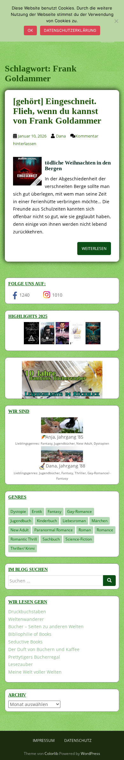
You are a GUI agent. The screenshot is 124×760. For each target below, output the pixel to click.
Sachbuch (51, 539)
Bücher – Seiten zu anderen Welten (46, 626)
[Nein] (116, 21)
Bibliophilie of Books (30, 634)
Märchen (99, 520)
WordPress (90, 753)
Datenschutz (78, 740)
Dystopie (18, 511)
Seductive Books (25, 642)
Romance (105, 530)
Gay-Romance (79, 511)
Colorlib (51, 753)
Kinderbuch (47, 520)
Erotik (37, 511)
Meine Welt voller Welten (35, 672)
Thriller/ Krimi (22, 548)
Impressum (44, 740)
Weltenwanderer (26, 619)
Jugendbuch (20, 520)
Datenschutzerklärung (70, 30)
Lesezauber (20, 664)
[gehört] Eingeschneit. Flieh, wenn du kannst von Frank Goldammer (57, 111)
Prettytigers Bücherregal (34, 657)
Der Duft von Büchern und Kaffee (43, 649)
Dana (61, 136)
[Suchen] (109, 580)
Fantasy (54, 511)
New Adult (19, 530)
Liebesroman (74, 520)
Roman (85, 530)
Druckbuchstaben (27, 612)
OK (30, 30)
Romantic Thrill (23, 539)
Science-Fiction (78, 539)
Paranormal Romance (53, 530)
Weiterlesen (94, 248)
